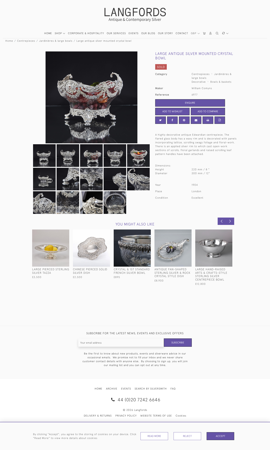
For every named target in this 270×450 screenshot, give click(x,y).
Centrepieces (26, 40)
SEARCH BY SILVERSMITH (151, 388)
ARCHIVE (111, 388)
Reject (187, 436)
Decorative (199, 81)
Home (9, 40)
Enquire (190, 102)
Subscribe (177, 342)
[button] (211, 33)
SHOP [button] (59, 33)
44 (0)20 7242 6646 (138, 399)
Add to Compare (208, 111)
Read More (154, 436)
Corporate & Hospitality (86, 33)
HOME (48, 33)
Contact (182, 33)
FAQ (173, 388)
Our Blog (148, 33)
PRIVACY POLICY (126, 415)
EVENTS (126, 388)
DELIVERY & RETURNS (98, 415)
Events (133, 33)
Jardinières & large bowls (55, 40)
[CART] (204, 33)
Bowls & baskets (220, 81)
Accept (220, 436)
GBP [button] (194, 33)
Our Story (165, 33)
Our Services (116, 33)
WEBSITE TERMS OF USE (156, 415)
